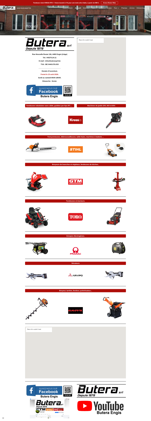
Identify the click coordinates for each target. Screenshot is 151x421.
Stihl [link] (93, 8)
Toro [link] (115, 8)
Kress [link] (85, 8)
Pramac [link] (124, 8)
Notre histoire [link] (68, 8)
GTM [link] (101, 8)
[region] (75, 3)
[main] (58, 26)
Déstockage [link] (141, 8)
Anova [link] (132, 8)
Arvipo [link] (109, 8)
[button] (149, 8)
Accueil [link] (78, 8)
